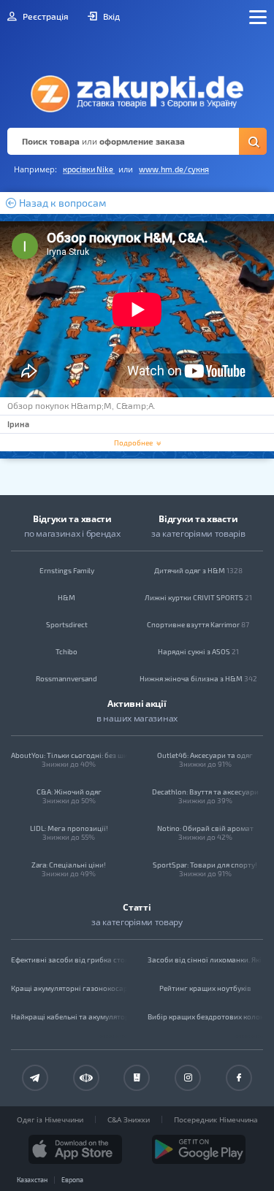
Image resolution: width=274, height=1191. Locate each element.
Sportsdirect (67, 624)
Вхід (110, 16)
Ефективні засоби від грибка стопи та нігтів (69, 959)
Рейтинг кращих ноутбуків (205, 988)
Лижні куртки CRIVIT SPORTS (198, 597)
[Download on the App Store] (75, 1149)
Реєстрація (44, 16)
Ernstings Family (66, 570)
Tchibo (66, 651)
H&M (66, 597)
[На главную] (137, 90)
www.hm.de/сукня (174, 169)
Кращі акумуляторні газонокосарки (69, 988)
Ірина (18, 424)
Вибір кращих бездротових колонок (206, 1016)
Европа (72, 1180)
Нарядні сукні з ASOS (198, 651)
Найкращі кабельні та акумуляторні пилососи (69, 1016)
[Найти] (253, 141)
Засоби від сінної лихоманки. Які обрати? (206, 959)
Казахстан (32, 1180)
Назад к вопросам (61, 203)
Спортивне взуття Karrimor (198, 624)
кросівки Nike (89, 169)
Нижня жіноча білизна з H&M (198, 678)
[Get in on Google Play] (199, 1149)
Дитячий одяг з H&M (198, 570)
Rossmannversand (66, 678)
